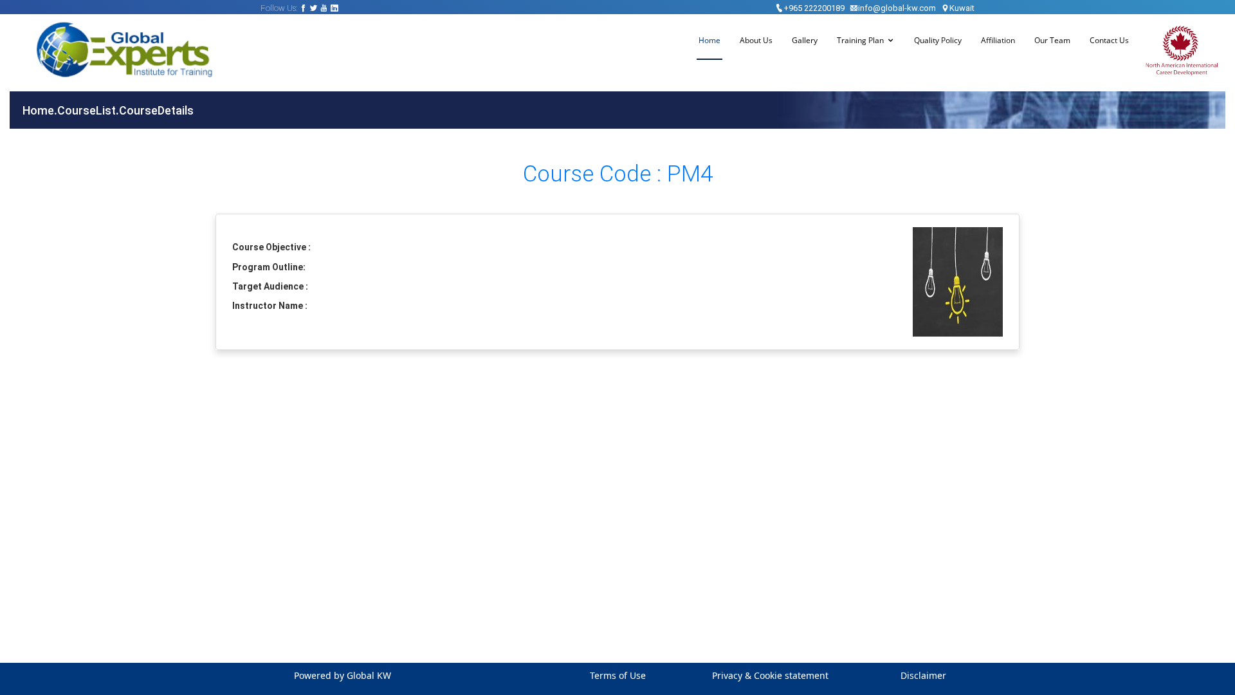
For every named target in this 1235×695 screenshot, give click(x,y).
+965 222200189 (814, 8)
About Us (756, 40)
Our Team (1052, 40)
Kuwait (961, 8)
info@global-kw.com (897, 8)
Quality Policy (938, 40)
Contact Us (1109, 40)
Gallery (805, 40)
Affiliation (998, 40)
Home (709, 40)
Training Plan (860, 40)
